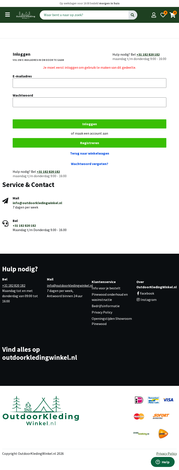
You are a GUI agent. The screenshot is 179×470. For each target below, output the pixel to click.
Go (133, 14)
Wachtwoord (23, 95)
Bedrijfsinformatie (106, 306)
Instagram (148, 299)
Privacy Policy (102, 312)
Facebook (147, 293)
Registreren (89, 143)
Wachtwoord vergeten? (89, 164)
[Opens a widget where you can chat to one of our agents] (163, 462)
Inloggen (89, 124)
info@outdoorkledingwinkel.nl (37, 203)
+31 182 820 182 (148, 54)
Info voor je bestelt (106, 288)
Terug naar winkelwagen (89, 153)
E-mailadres (22, 76)
